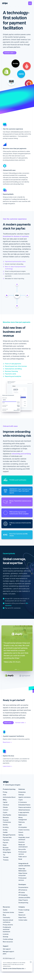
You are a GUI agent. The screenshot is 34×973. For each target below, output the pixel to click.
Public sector (22, 856)
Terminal (5, 857)
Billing (4, 800)
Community (6, 917)
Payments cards (10, 374)
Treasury (6, 860)
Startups (21, 794)
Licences (6, 934)
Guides (5, 910)
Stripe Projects (23, 900)
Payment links (7, 837)
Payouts (5, 842)
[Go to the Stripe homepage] (5, 782)
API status (21, 892)
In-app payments (23, 812)
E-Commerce (22, 802)
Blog (4, 915)
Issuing (5, 830)
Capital (5, 802)
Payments (6, 840)
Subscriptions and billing (13, 369)
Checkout (6, 805)
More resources (8, 942)
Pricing (5, 792)
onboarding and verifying (21, 454)
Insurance (21, 842)
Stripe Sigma (7, 852)
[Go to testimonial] (16, 669)
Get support (7, 949)
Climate (5, 807)
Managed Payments (9, 835)
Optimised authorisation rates (15, 261)
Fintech (20, 832)
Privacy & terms (8, 925)
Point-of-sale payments (13, 364)
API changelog (22, 895)
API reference (22, 890)
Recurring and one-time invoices (16, 366)
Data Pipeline (7, 815)
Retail (20, 859)
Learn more (7, 766)
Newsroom (21, 915)
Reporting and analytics (13, 376)
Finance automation (24, 807)
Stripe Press (22, 917)
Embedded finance (24, 805)
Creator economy (24, 830)
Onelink (5, 832)
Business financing (11, 371)
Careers (20, 912)
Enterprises (22, 792)
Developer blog (23, 902)
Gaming (20, 835)
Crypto (5, 812)
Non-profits (22, 849)
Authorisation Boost (9, 797)
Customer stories (8, 912)
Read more (6, 742)
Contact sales (9, 53)
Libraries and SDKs (24, 897)
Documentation (23, 887)
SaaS (20, 825)
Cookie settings (8, 939)
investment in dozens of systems (16, 236)
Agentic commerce (24, 797)
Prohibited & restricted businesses (7, 929)
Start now (7, 722)
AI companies (22, 827)
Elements (6, 817)
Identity (5, 825)
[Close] (30, 962)
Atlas (4, 794)
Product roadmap (23, 910)
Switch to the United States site (13, 968)
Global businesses (24, 810)
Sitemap (5, 936)
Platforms (21, 822)
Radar (5, 845)
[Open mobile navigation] (30, 3)
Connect (5, 810)
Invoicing (5, 827)
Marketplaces (22, 815)
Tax (4, 855)
